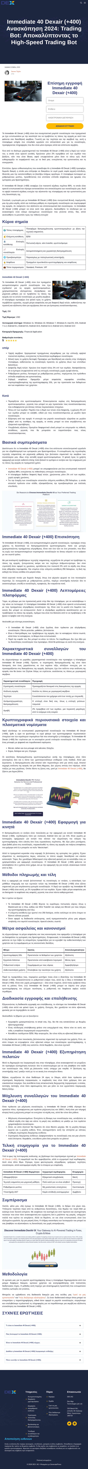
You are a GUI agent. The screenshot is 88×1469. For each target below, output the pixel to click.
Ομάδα (51, 1401)
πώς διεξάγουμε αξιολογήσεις (32, 1298)
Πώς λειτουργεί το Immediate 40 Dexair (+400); (24, 1334)
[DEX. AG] (8, 3)
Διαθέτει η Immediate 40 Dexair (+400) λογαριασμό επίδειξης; (30, 1351)
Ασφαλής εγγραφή (65, 126)
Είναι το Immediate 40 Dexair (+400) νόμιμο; (23, 1343)
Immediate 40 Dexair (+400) (20, 469)
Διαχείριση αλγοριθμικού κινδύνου (32, 1408)
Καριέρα (51, 1397)
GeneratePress (55, 1464)
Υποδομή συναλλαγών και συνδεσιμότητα (33, 1433)
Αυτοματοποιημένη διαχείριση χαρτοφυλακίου (34, 1399)
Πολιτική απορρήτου (44, 1460)
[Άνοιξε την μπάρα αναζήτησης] (81, 3)
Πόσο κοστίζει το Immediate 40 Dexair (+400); (23, 1360)
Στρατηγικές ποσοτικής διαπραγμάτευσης (34, 1417)
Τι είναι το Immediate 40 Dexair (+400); (21, 1325)
